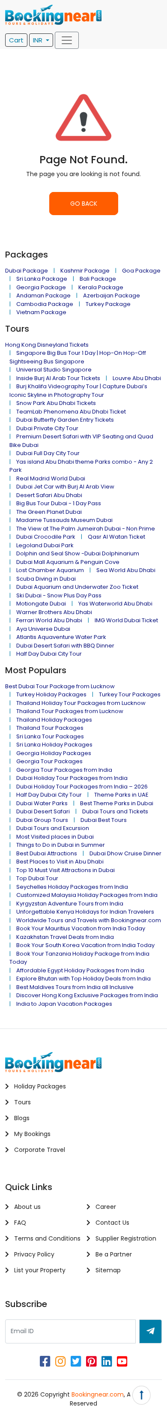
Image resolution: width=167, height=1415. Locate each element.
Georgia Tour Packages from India (64, 770)
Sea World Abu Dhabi (125, 570)
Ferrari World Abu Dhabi (49, 620)
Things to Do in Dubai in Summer (60, 845)
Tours (21, 1102)
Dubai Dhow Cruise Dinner (125, 853)
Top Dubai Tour (37, 878)
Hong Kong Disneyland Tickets (47, 345)
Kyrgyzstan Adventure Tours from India (69, 903)
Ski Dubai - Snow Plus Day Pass (58, 595)
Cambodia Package (44, 304)
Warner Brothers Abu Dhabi (54, 612)
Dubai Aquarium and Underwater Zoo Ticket (77, 587)
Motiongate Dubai (41, 604)
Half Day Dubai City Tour (49, 654)
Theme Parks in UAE (121, 795)
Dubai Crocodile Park (45, 537)
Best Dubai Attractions (46, 853)
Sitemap (107, 1270)
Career (105, 1206)
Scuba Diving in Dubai (46, 579)
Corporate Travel (38, 1149)
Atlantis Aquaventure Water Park (61, 637)
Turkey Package (108, 304)
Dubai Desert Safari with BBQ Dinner (65, 646)
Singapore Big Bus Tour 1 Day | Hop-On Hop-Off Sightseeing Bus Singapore (77, 357)
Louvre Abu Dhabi (137, 378)
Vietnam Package (41, 312)
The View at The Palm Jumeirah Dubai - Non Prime (85, 529)
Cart (16, 40)
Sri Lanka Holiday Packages (54, 744)
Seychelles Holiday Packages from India (72, 887)
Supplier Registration (125, 1238)
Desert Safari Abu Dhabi (49, 495)
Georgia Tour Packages (49, 761)
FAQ (19, 1222)
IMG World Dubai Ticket (126, 620)
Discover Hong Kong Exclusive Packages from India (87, 995)
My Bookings (31, 1134)
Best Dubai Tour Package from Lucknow (60, 686)
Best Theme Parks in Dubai (116, 803)
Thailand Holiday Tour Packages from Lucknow (81, 703)
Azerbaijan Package (111, 295)
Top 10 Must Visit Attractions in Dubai (65, 870)
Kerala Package (100, 287)
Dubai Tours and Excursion (52, 828)
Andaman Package (43, 295)
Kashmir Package (85, 271)
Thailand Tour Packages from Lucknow (69, 711)
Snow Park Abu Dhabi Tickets (56, 403)
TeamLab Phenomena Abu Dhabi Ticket (71, 412)
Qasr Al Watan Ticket (116, 537)
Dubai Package (26, 271)
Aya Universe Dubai (43, 629)
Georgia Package (41, 287)
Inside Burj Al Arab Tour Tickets (58, 378)
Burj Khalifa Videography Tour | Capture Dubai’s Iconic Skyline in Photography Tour (78, 390)
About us (26, 1206)
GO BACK (83, 203)
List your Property (39, 1270)
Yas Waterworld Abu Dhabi (115, 604)
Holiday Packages (39, 1086)
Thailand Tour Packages (50, 728)
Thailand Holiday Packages (54, 720)
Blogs (21, 1118)
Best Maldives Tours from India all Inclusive (75, 987)
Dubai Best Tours (104, 820)
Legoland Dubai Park (45, 545)
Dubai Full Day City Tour (48, 453)
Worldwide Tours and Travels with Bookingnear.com (88, 920)
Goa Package (141, 271)
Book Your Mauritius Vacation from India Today (80, 928)
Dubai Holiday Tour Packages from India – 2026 (82, 786)
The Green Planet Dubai (49, 512)
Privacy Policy (33, 1254)
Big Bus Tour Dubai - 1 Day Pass (58, 503)
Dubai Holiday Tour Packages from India (72, 778)
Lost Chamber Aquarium (50, 570)
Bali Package (98, 279)
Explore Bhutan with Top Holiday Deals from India (83, 978)
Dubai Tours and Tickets (115, 811)
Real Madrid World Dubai (50, 478)
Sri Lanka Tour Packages (50, 736)
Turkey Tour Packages (130, 694)
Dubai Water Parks (42, 803)
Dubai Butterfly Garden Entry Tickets (65, 420)
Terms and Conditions (46, 1238)
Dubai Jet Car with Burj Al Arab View (65, 487)
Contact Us (111, 1222)
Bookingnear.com (98, 1394)
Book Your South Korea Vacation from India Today (85, 945)
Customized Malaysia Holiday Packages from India (87, 895)
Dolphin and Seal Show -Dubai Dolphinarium (77, 553)
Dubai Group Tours (42, 820)
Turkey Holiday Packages (51, 694)
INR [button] (38, 40)
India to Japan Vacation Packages (64, 1004)
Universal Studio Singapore (54, 370)
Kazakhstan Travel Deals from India (65, 937)
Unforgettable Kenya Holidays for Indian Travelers (85, 912)
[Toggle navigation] (67, 40)
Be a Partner (113, 1254)
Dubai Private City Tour (47, 428)
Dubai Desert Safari (43, 811)
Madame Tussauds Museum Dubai (64, 520)
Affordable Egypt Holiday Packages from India (80, 970)
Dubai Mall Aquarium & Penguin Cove (67, 562)
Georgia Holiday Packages (53, 753)
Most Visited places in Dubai (55, 837)
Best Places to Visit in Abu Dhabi (60, 861)
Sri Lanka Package (41, 279)
